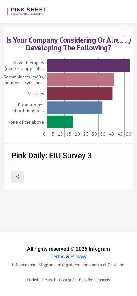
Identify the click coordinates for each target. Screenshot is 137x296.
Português (67, 280)
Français (102, 280)
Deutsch (49, 280)
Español (86, 280)
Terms (57, 256)
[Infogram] (29, 11)
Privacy (78, 256)
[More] (124, 36)
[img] (88, 65)
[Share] (17, 177)
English (33, 280)
